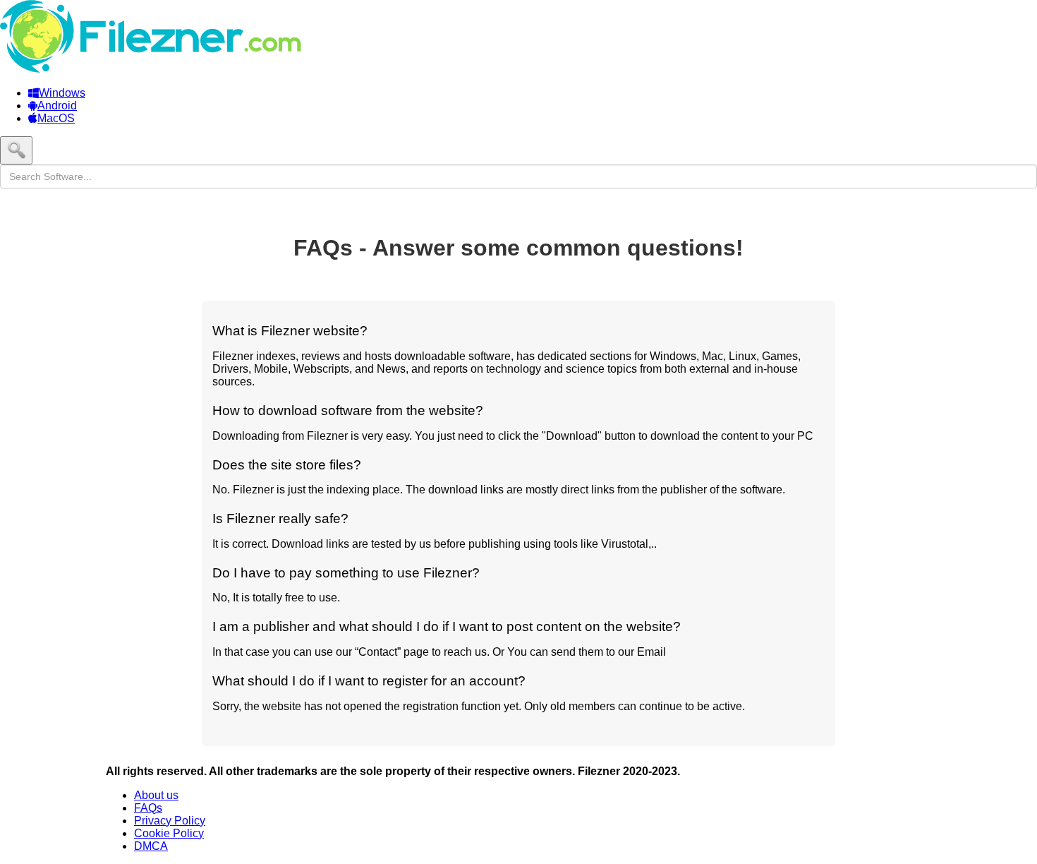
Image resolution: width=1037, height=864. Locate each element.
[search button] (16, 150)
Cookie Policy (169, 833)
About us (156, 795)
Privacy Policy (169, 821)
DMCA (151, 846)
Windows (62, 93)
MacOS (56, 118)
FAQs (148, 808)
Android (57, 106)
